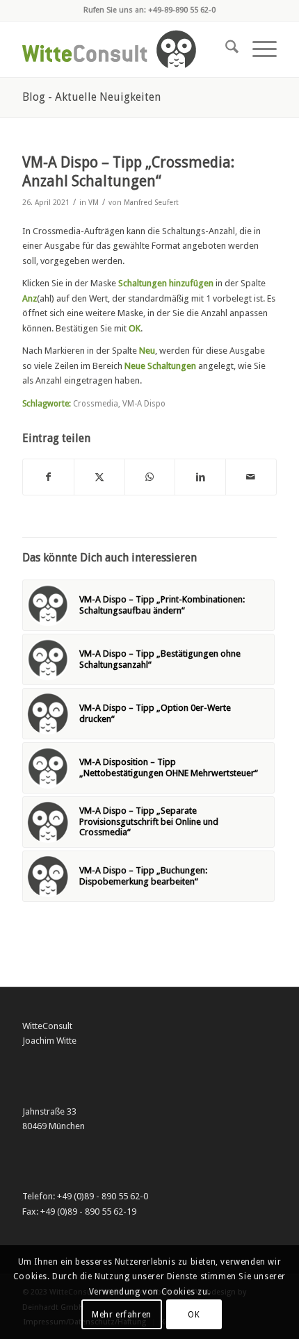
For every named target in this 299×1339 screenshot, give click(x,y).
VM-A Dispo (143, 404)
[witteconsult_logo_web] (123, 49)
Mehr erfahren (122, 1315)
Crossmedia (95, 404)
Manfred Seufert (151, 202)
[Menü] (258, 49)
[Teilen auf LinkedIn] (200, 477)
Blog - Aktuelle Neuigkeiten (91, 97)
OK (194, 1315)
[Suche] (225, 49)
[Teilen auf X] (99, 477)
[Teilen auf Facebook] (48, 477)
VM (93, 202)
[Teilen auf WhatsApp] (150, 477)
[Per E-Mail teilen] (251, 477)
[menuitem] (225, 49)
